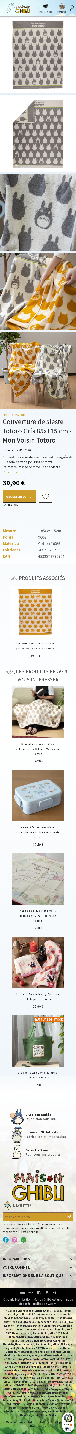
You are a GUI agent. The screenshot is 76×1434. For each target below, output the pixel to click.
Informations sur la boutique (33, 1275)
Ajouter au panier (19, 496)
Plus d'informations (17, 472)
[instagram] (14, 1240)
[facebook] (6, 1240)
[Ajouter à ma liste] (45, 496)
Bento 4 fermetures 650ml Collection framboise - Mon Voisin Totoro (38, 832)
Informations (16, 1258)
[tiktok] (23, 1240)
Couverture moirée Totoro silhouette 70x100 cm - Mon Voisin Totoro (38, 748)
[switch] (68, 1429)
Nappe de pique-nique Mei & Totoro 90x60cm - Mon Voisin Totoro (38, 915)
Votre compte (16, 1267)
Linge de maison (14, 415)
